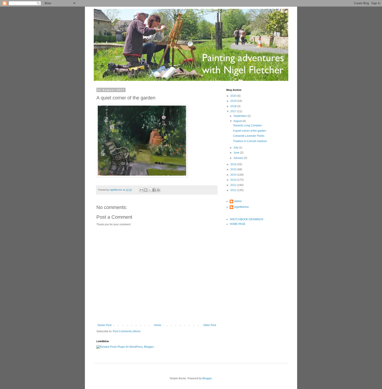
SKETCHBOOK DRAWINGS (246, 219)
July (236, 147)
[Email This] (141, 190)
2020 (233, 95)
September (240, 116)
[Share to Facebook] (154, 190)
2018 (233, 106)
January (238, 157)
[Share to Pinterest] (158, 190)
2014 (233, 174)
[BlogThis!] (145, 190)
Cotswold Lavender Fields (248, 135)
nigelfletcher (241, 207)
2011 (233, 190)
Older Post (209, 325)
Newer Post (104, 325)
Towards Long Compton (247, 125)
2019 (233, 100)
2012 (233, 185)
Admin (238, 201)
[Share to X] (150, 190)
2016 (233, 164)
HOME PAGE (237, 224)
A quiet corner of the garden (249, 130)
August (238, 121)
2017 (233, 111)
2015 (233, 169)
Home (157, 325)
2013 (233, 179)
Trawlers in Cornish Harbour (250, 141)
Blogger (207, 378)
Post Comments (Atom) (126, 331)
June (236, 152)
